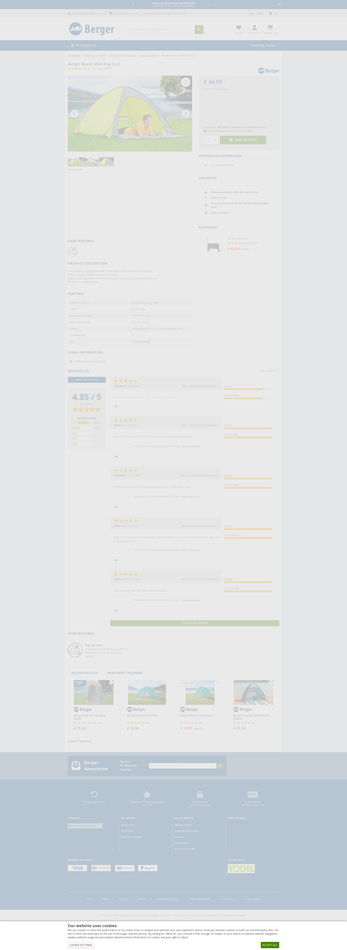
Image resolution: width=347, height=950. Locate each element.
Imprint (142, 899)
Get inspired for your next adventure (174, 4)
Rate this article (86, 379)
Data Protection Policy (168, 899)
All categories (86, 45)
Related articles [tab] (85, 673)
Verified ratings (87, 418)
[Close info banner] (280, 4)
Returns (178, 836)
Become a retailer (131, 836)
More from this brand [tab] (125, 673)
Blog (251, 13)
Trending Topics (263, 45)
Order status (181, 842)
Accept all (270, 945)
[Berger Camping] (95, 29)
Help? (260, 13)
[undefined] (252, 244)
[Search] (199, 29)
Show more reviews (194, 623)
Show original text (191, 446)
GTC (89, 899)
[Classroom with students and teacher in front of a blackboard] (130, 114)
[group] (75, 162)
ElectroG (123, 899)
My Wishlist (127, 830)
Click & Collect (220, 212)
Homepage (74, 55)
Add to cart (245, 140)
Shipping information (186, 830)
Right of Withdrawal (200, 899)
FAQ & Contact (183, 825)
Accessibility (227, 899)
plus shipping (222, 89)
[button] (133, 4)
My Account (128, 825)
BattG (105, 899)
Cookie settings (252, 899)
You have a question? (83, 825)
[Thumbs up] (116, 406)
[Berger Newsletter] (220, 766)
